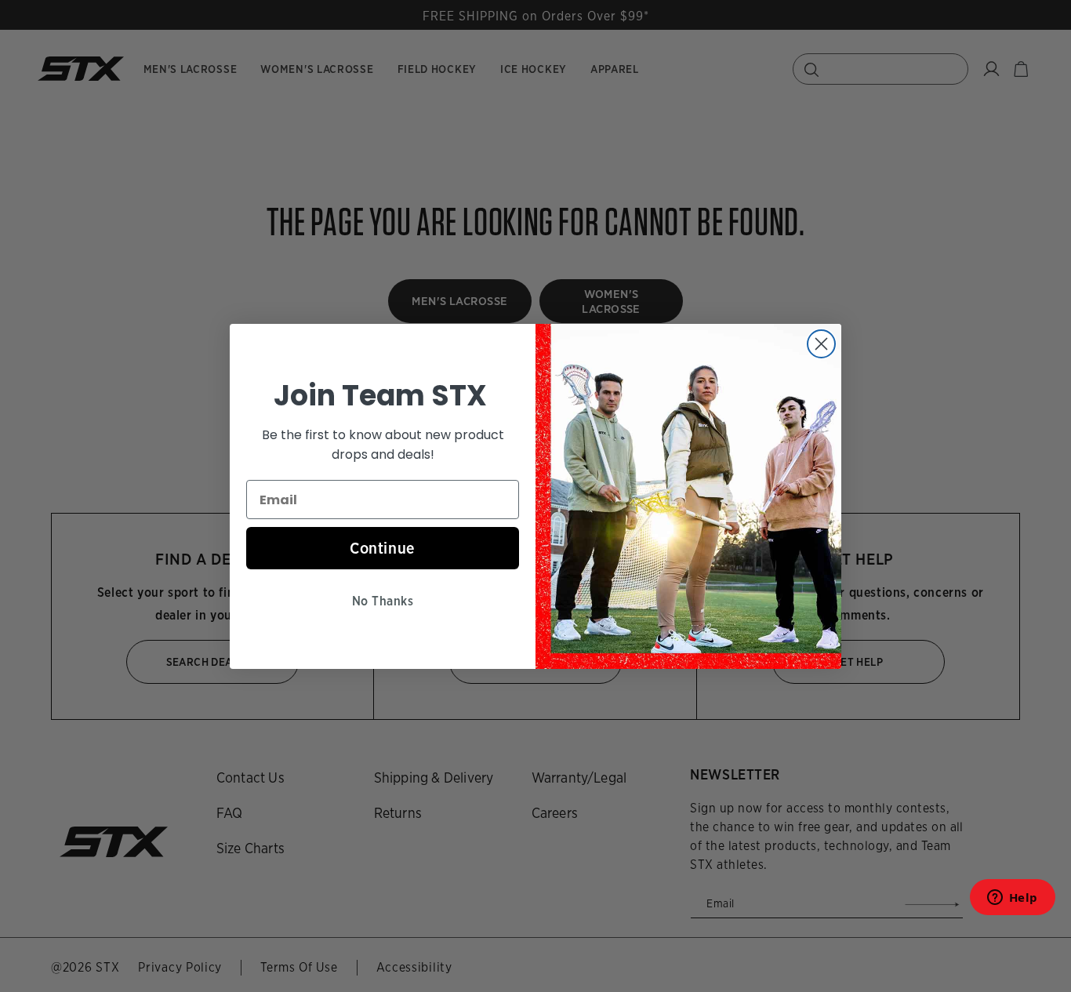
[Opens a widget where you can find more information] (1012, 902)
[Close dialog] (821, 344)
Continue (383, 548)
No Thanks (382, 601)
